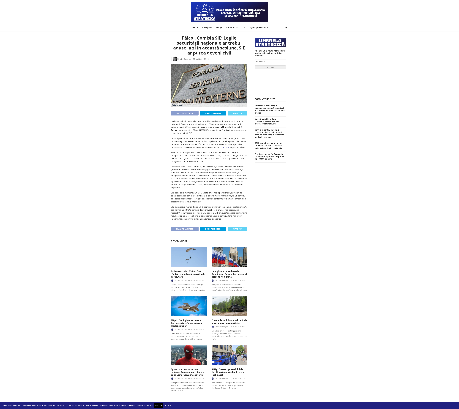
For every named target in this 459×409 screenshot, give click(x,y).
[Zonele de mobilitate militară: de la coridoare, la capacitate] (229, 306)
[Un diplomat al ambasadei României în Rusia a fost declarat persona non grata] (229, 257)
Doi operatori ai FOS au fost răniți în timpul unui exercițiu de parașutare (188, 274)
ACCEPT (158, 405)
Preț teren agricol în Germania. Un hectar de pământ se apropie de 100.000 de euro (269, 156)
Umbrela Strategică (180, 280)
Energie (219, 27)
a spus (225, 147)
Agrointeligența (265, 99)
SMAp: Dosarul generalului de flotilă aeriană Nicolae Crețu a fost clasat (228, 372)
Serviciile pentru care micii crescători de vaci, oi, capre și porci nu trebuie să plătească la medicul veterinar (269, 133)
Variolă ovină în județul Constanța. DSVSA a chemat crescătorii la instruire (267, 121)
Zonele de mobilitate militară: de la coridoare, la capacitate (229, 321)
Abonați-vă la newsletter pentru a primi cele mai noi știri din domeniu (270, 53)
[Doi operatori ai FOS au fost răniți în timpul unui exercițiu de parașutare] (189, 257)
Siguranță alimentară (258, 27)
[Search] (286, 27)
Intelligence (207, 27)
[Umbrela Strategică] (229, 12)
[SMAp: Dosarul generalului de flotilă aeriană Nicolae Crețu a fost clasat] (229, 355)
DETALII (167, 405)
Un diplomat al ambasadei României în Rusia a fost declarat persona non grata (229, 274)
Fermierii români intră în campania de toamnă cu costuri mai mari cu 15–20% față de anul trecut (270, 109)
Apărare (194, 27)
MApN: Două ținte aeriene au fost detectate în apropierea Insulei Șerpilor (186, 323)
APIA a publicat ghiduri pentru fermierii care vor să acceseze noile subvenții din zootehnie (269, 145)
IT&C (244, 27)
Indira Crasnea (184, 59)
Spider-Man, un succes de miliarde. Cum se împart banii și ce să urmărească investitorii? (188, 372)
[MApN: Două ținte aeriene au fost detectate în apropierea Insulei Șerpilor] (189, 306)
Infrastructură (232, 27)
